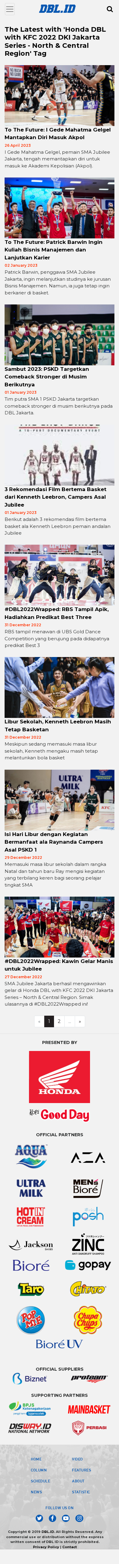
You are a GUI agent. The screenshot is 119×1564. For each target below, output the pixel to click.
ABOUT (78, 1480)
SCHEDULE (40, 1480)
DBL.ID (47, 1532)
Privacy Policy (46, 1547)
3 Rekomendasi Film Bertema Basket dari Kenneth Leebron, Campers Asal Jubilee (55, 497)
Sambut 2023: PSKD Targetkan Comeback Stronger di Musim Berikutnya (47, 377)
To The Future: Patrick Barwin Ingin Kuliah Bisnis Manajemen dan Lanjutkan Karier (54, 250)
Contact (69, 1547)
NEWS (36, 1491)
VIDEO (77, 1459)
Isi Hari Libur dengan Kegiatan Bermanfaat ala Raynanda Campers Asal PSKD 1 (54, 842)
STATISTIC (81, 1491)
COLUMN (39, 1469)
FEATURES (81, 1469)
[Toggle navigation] (10, 9)
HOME (36, 1459)
